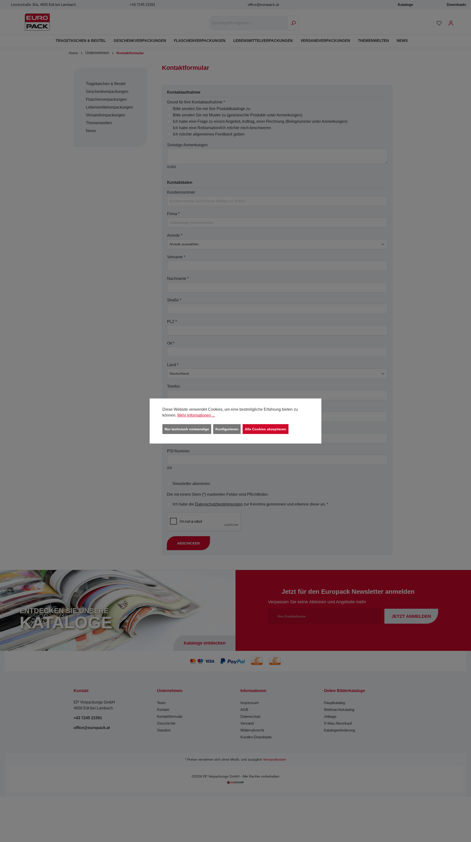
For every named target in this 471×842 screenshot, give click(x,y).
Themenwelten (99, 123)
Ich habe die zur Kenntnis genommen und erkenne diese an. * (250, 504)
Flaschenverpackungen (106, 99)
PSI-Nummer (178, 451)
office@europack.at (263, 4)
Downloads (456, 4)
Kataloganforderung (339, 730)
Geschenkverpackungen (107, 91)
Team (161, 703)
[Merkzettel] (439, 23)
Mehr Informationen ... (196, 415)
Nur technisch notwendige (187, 429)
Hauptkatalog (334, 703)
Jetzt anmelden (411, 616)
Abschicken (188, 543)
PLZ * (172, 322)
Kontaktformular (170, 716)
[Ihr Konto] (451, 23)
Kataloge (405, 4)
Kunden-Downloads (256, 737)
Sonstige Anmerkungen (187, 145)
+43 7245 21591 (142, 4)
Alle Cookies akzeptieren (265, 429)
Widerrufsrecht (252, 730)
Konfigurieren (226, 429)
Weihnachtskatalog (339, 709)
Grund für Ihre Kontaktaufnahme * (196, 102)
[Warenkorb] (460, 21)
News (91, 131)
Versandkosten (274, 759)
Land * (172, 365)
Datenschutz (250, 716)
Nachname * (178, 278)
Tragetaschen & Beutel (106, 84)
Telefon (173, 386)
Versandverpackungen (105, 115)
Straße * (174, 300)
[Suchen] (293, 23)
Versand (247, 723)
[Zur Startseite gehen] (37, 22)
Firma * (173, 214)
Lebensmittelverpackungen (109, 107)
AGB (244, 709)
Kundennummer (181, 192)
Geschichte (166, 723)
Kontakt (163, 709)
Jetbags (330, 716)
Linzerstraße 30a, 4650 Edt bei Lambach (43, 4)
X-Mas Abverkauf (338, 723)
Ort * (171, 343)
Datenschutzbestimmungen (219, 504)
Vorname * (176, 257)
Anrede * (174, 235)
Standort (163, 730)
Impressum (249, 703)
